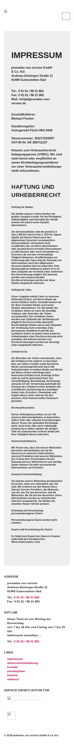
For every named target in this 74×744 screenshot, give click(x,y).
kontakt (12, 667)
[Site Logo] (30, 14)
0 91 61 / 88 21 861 (26, 641)
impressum (15, 658)
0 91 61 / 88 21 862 (26, 597)
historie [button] (12, 675)
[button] (66, 16)
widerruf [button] (13, 679)
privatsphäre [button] (16, 671)
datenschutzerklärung (22, 663)
